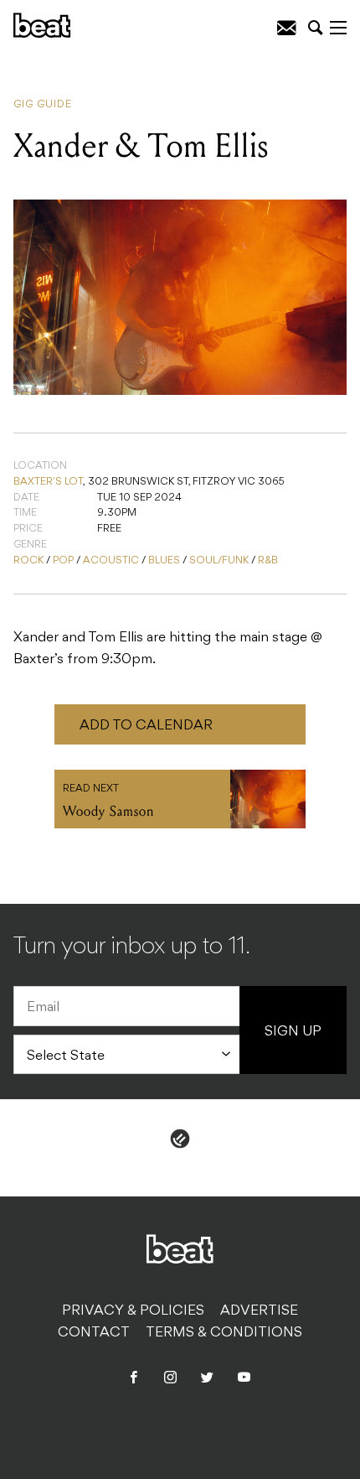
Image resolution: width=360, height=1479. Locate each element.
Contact (94, 1333)
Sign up (293, 1032)
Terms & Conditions (224, 1333)
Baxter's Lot (48, 482)
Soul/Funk (219, 561)
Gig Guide (42, 105)
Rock (28, 561)
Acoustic (111, 561)
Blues (164, 561)
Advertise (259, 1311)
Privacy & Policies (133, 1311)
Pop (63, 561)
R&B (268, 561)
